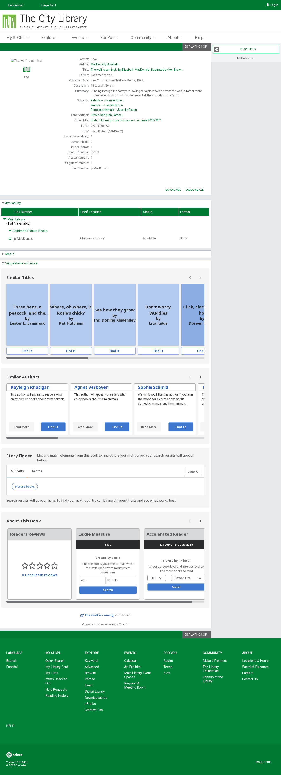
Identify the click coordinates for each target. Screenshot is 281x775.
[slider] (105, 358)
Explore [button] (48, 37)
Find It (27, 351)
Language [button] (14, 653)
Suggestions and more (21, 263)
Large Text (48, 5)
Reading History (57, 696)
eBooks (90, 704)
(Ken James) (107, 115)
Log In (274, 5)
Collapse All (195, 189)
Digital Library (95, 691)
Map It (9, 254)
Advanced (92, 667)
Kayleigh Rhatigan (30, 387)
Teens (168, 667)
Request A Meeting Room (134, 685)
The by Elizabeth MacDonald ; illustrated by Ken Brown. (137, 69)
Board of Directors (255, 667)
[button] (193, 472)
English (11, 661)
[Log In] (267, 5)
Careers (247, 673)
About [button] (173, 37)
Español (12, 667)
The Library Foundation (211, 669)
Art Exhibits (132, 667)
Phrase (90, 679)
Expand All (173, 189)
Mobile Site (263, 762)
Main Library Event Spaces (137, 675)
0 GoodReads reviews (39, 575)
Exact (89, 685)
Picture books (25, 486)
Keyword (91, 661)
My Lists (51, 673)
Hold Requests (56, 689)
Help (10, 726)
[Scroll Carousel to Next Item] (200, 277)
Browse (90, 673)
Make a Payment (215, 661)
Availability (13, 203)
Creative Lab (94, 710)
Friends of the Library (213, 679)
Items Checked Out (56, 681)
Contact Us (250, 679)
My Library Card (56, 667)
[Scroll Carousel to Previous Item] (190, 277)
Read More (21, 427)
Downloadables (96, 698)
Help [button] (199, 37)
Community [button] (141, 37)
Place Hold (248, 49)
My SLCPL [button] (16, 37)
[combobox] (156, 578)
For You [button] (107, 37)
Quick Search (54, 661)
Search (108, 590)
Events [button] (78, 37)
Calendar (130, 661)
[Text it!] (10, 239)
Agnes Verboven (91, 387)
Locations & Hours (255, 661)
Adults (168, 661)
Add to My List (245, 57)
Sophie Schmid (153, 387)
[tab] (17, 471)
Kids (167, 673)
